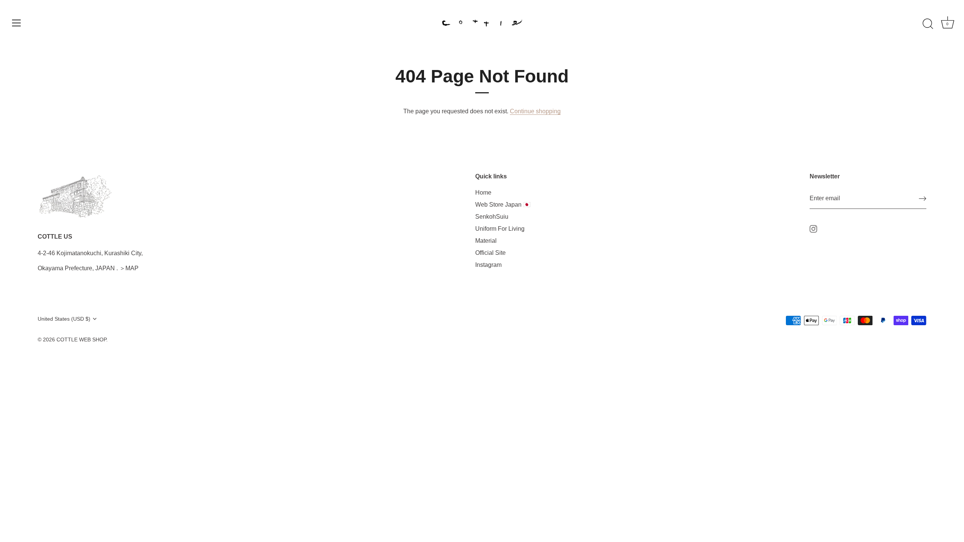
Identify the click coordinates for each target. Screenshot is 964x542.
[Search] (928, 24)
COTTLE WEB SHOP (81, 340)
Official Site (490, 253)
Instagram (488, 265)
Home (483, 192)
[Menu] (16, 23)
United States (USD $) (64, 319)
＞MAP (129, 268)
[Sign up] (922, 198)
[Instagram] (813, 228)
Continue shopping (535, 111)
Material (486, 241)
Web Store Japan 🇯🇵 (503, 204)
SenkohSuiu (491, 216)
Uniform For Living (500, 228)
